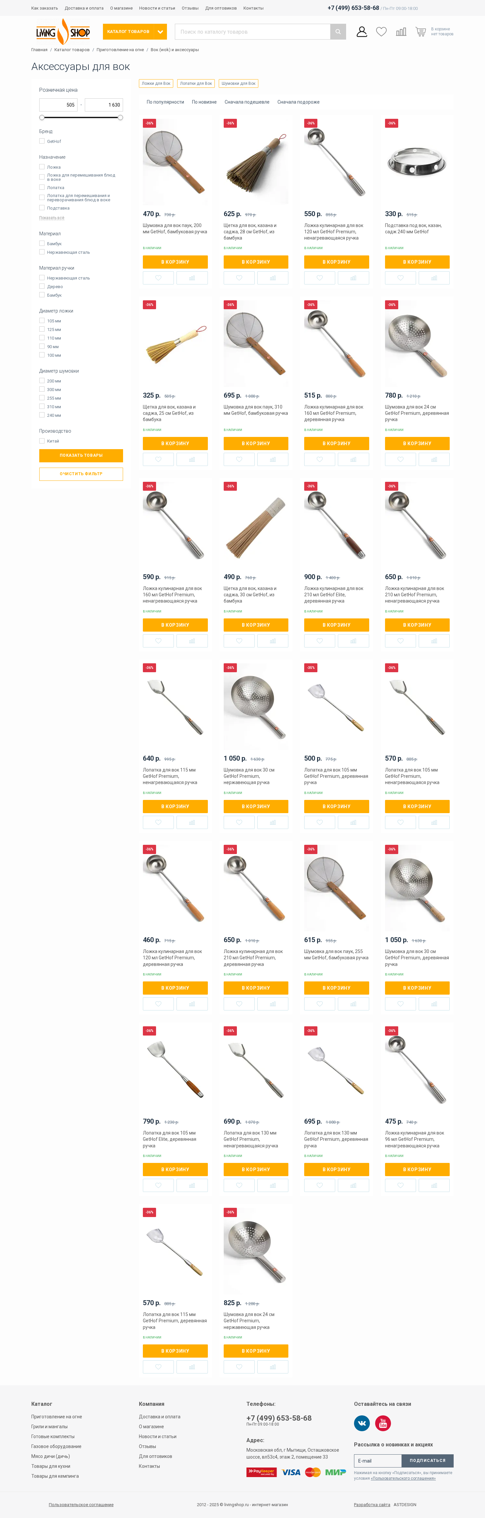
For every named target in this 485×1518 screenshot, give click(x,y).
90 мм (53, 347)
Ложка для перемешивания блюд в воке (81, 177)
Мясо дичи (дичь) (50, 1456)
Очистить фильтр (81, 474)
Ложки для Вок (156, 83)
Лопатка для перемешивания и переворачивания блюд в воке (78, 197)
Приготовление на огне (120, 50)
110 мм (54, 338)
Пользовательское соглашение (81, 1504)
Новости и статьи (157, 8)
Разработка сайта (372, 1504)
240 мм (54, 415)
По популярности (165, 102)
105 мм (54, 321)
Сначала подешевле (247, 102)
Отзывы (190, 8)
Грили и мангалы (49, 1426)
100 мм (54, 355)
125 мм (54, 329)
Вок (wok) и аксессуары (175, 50)
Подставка (58, 208)
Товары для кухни (50, 1466)
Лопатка (55, 187)
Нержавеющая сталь (68, 252)
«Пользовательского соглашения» (403, 1478)
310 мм (54, 407)
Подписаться (428, 1460)
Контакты (253, 8)
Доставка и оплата (84, 8)
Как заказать (44, 8)
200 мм (54, 381)
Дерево (55, 286)
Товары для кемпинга (55, 1476)
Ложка (54, 167)
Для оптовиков (221, 8)
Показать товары (81, 455)
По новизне (204, 102)
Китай (53, 441)
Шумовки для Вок (238, 83)
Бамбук (54, 244)
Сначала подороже (298, 102)
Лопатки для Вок (196, 83)
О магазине (121, 8)
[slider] (42, 117)
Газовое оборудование (56, 1446)
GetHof (54, 141)
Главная (39, 50)
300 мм (54, 389)
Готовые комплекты (53, 1436)
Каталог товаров (72, 50)
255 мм (54, 398)
